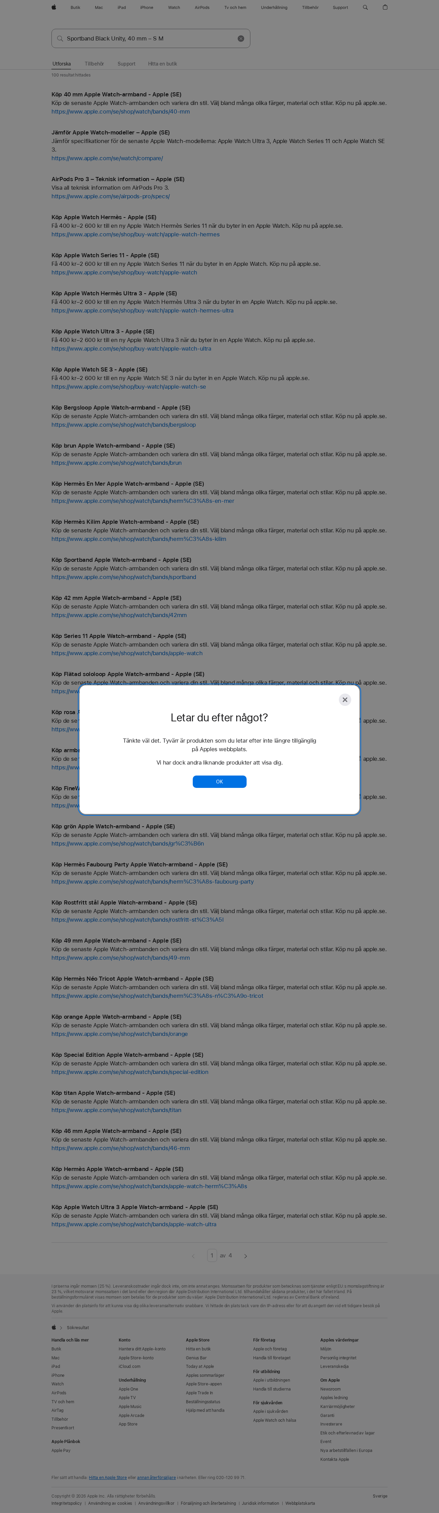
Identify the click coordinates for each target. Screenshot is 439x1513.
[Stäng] (345, 699)
